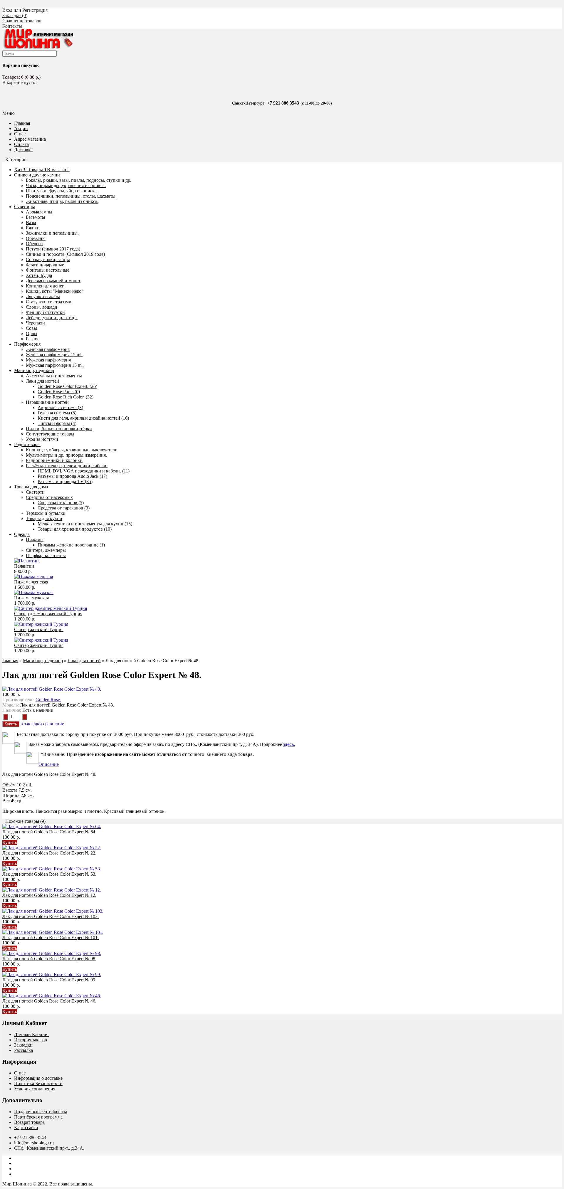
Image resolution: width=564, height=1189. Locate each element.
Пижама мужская (31, 597)
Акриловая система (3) (60, 407)
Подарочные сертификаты (40, 1111)
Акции (21, 128)
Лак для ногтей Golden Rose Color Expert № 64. (49, 831)
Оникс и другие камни (37, 174)
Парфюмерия (27, 344)
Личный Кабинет (31, 1034)
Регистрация (35, 10)
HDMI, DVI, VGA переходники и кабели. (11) (84, 470)
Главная (10, 660)
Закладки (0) (14, 15)
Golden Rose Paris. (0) (59, 391)
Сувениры (24, 206)
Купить (9, 842)
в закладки (31, 723)
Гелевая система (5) (57, 412)
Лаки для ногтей (84, 660)
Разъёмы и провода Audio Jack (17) (72, 476)
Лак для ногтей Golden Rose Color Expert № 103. (50, 916)
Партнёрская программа (38, 1116)
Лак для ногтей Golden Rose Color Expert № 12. (49, 895)
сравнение (53, 723)
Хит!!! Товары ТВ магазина (42, 169)
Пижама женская (31, 581)
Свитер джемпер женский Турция (48, 613)
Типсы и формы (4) (57, 423)
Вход (7, 10)
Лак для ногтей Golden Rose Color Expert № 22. (49, 852)
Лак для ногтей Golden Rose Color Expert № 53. (49, 874)
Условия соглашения (34, 1088)
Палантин (24, 566)
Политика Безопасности (38, 1083)
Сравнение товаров (21, 20)
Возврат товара (29, 1122)
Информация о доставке (38, 1078)
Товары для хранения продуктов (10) (75, 529)
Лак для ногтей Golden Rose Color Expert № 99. (49, 979)
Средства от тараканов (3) (64, 507)
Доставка (23, 149)
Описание (48, 764)
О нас (20, 133)
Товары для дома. (31, 486)
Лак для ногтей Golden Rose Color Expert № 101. (50, 937)
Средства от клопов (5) (61, 502)
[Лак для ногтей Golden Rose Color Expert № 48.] (51, 689)
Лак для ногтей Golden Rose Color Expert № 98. (49, 958)
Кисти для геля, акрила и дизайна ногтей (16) (83, 418)
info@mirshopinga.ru (34, 1142)
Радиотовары (27, 444)
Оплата (21, 144)
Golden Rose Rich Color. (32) (65, 396)
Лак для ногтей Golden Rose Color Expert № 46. (49, 1000)
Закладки (23, 1044)
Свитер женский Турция (38, 629)
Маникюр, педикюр (34, 370)
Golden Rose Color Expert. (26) (67, 386)
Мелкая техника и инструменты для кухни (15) (85, 523)
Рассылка (23, 1050)
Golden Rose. (48, 699)
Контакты (12, 25)
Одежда (22, 534)
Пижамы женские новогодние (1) (71, 544)
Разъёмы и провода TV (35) (65, 481)
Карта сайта (26, 1127)
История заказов (30, 1039)
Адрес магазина (30, 139)
